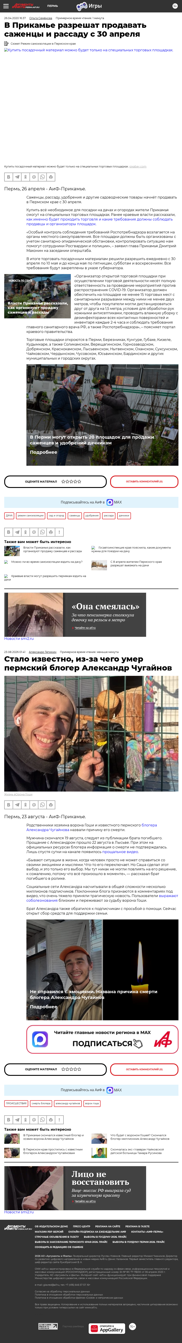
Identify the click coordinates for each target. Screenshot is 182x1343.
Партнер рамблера (73, 1326)
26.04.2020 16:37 (15, 18)
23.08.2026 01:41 (14, 652)
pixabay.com (137, 166)
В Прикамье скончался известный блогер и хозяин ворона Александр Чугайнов (53, 1137)
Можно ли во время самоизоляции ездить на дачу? (47, 561)
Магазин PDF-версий (49, 1231)
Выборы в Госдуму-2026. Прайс (105, 1237)
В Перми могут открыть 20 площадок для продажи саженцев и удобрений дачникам (92, 440)
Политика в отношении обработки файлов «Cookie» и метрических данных (79, 1297)
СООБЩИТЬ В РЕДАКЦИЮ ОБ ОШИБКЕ (59, 1247)
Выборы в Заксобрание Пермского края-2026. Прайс (71, 1242)
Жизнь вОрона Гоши (18, 794)
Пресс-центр (81, 1226)
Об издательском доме (51, 1226)
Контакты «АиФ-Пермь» (147, 1231)
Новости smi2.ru (19, 639)
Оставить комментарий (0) (144, 481)
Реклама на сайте (107, 1226)
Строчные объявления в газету (57, 1237)
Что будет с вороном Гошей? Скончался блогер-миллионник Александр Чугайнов (140, 1137)
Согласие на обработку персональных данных (62, 1291)
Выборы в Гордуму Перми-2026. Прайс (139, 1242)
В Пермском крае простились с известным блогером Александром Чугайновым (53, 1151)
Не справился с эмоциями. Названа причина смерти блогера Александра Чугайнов (93, 994)
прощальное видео (120, 852)
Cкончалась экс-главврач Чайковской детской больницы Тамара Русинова (137, 1151)
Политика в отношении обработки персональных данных (69, 1294)
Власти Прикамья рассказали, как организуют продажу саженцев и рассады (52, 549)
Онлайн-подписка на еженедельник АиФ (97, 1231)
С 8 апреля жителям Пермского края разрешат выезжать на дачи (136, 563)
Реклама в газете (137, 1226)
